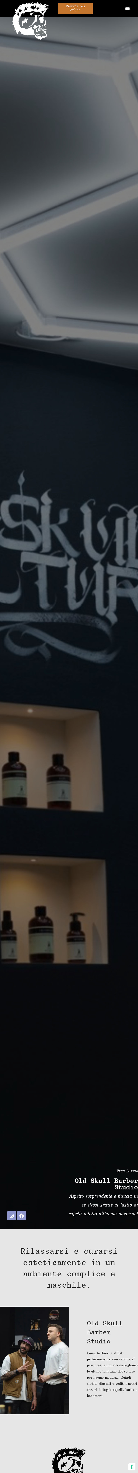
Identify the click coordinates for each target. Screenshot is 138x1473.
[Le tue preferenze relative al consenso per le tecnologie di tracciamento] (131, 1466)
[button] (127, 8)
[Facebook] (21, 1215)
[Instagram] (11, 1215)
